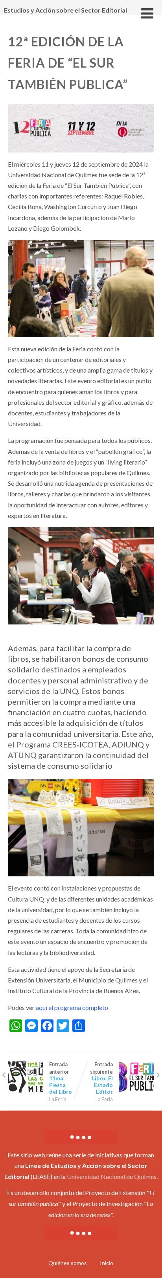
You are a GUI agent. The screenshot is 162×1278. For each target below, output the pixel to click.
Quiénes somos (67, 1263)
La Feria (57, 1099)
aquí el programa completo (71, 1007)
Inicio (106, 1263)
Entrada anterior (60, 1078)
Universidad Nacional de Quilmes (111, 1176)
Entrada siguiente (101, 1078)
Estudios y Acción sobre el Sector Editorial (65, 10)
